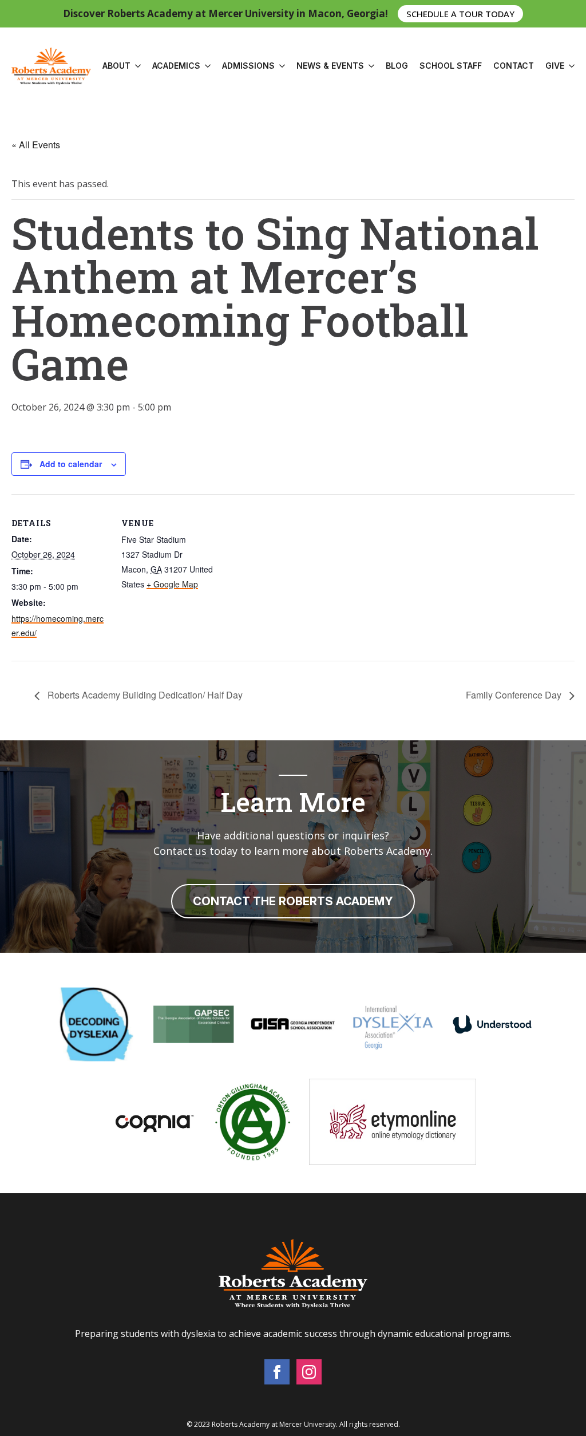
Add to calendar (70, 464)
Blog (397, 65)
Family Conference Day (515, 694)
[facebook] (277, 1371)
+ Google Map (172, 584)
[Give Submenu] (569, 66)
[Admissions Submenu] (280, 66)
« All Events (35, 144)
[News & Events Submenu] (369, 66)
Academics (176, 65)
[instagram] (309, 1371)
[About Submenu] (135, 66)
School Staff (450, 65)
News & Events (330, 65)
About (116, 65)
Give (554, 65)
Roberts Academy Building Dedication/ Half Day (144, 694)
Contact (513, 65)
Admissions (248, 65)
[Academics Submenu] (205, 66)
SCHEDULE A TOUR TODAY (460, 13)
